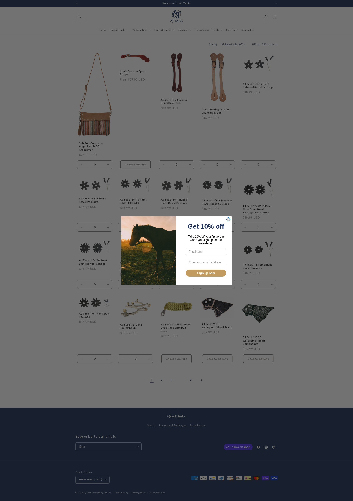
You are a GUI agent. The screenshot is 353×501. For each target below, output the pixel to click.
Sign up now (206, 273)
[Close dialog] (228, 219)
